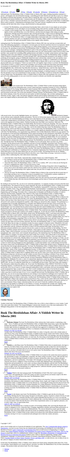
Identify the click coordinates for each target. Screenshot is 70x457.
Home (6, 450)
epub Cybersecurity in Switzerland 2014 (24, 430)
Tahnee (9, 373)
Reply (6, 342)
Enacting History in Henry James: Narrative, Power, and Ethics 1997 (25, 438)
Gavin (9, 394)
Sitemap (6, 449)
